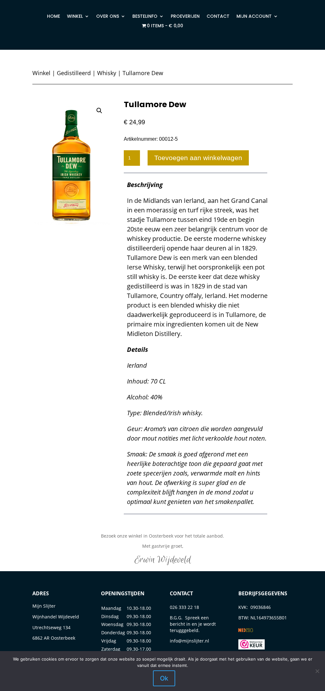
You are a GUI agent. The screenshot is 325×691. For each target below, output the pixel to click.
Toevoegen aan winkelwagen (198, 157)
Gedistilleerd (74, 73)
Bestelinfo (144, 16)
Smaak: (138, 454)
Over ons (107, 16)
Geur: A (137, 428)
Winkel (75, 16)
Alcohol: (138, 397)
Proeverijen (185, 16)
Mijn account (254, 16)
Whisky (106, 73)
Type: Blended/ (148, 413)
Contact (218, 16)
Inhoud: (138, 381)
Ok (164, 678)
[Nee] (317, 671)
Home (53, 16)
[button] (99, 110)
